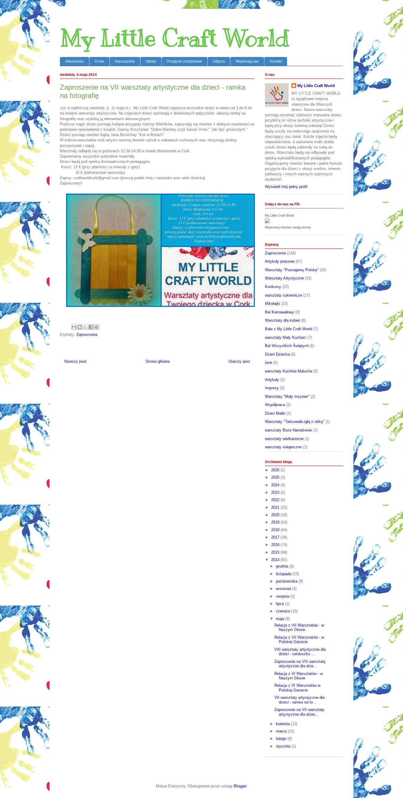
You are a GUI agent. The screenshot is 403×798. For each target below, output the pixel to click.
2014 (276, 559)
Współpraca (275, 405)
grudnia (282, 566)
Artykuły (272, 379)
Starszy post (239, 361)
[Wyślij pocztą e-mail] (74, 327)
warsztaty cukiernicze (283, 295)
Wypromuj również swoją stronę (288, 227)
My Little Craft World (174, 38)
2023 (276, 492)
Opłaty (151, 61)
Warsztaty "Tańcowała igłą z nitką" (294, 421)
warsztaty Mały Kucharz (285, 337)
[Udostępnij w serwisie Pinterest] (96, 327)
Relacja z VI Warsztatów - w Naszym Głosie (298, 676)
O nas (99, 61)
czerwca (283, 611)
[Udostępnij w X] (85, 327)
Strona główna (157, 361)
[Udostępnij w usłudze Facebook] (91, 327)
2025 (276, 477)
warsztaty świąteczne (283, 447)
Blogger (240, 786)
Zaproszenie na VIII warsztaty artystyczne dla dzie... (300, 663)
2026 (276, 470)
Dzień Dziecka (277, 354)
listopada (284, 574)
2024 (276, 485)
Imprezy (272, 388)
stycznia (283, 746)
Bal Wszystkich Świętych (287, 346)
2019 (276, 522)
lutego (281, 738)
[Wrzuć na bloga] (80, 327)
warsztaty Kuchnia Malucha (288, 371)
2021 (276, 507)
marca (282, 731)
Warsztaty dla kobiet (282, 320)
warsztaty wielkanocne (284, 438)
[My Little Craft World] (267, 222)
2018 (276, 530)
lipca (280, 603)
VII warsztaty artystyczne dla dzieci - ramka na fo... (299, 699)
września (284, 588)
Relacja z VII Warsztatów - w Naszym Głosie (299, 627)
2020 (276, 515)
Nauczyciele (125, 61)
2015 (276, 552)
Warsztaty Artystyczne (284, 278)
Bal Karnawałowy (279, 312)
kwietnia (283, 724)
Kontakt (276, 61)
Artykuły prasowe (279, 261)
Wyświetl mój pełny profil (286, 186)
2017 (276, 537)
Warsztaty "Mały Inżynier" (287, 396)
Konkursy (273, 286)
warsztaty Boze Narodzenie (288, 430)
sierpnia (283, 596)
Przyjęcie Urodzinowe (184, 61)
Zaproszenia (86, 334)
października (287, 581)
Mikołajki (272, 303)
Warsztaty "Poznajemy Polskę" (292, 270)
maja (280, 619)
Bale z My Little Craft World (288, 329)
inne (268, 362)
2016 (276, 544)
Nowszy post (75, 361)
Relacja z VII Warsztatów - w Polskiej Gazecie (299, 639)
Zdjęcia (219, 61)
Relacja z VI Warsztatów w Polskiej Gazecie (297, 687)
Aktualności (74, 61)
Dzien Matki (275, 413)
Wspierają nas (247, 61)
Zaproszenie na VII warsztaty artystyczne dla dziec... (299, 712)
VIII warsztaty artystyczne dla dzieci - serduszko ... (300, 651)
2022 (276, 500)
